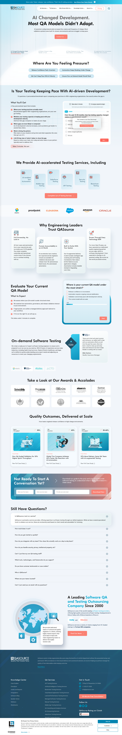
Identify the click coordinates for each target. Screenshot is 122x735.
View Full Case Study (18, 463)
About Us (89, 8)
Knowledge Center (78, 8)
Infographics (14, 692)
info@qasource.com (88, 689)
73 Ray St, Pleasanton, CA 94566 (91, 683)
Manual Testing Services (52, 702)
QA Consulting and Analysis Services (55, 708)
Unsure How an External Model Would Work (76, 76)
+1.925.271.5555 (87, 686)
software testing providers (100, 611)
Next (103, 318)
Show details (24, 732)
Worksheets (14, 705)
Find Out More (76, 633)
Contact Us (60, 37)
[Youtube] (83, 706)
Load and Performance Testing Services (56, 695)
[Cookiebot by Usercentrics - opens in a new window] (11, 732)
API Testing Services (51, 683)
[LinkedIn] (80, 706)
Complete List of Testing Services (60, 196)
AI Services (53, 8)
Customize (107, 725)
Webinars (13, 702)
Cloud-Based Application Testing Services (57, 692)
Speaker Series (15, 699)
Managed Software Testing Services (55, 699)
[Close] (94, 2)
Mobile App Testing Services (53, 705)
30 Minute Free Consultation (92, 696)
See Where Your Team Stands (83, 2)
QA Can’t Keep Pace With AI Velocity (43, 76)
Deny (108, 729)
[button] (19, 52)
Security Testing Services (52, 717)
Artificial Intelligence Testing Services (56, 686)
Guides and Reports (16, 689)
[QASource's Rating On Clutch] (84, 714)
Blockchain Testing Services (53, 689)
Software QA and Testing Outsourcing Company (88, 601)
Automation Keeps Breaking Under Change (76, 70)
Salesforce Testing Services (53, 714)
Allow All (108, 721)
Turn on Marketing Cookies (86, 125)
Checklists (14, 686)
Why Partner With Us (64, 8)
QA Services (43, 8)
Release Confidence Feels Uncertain (43, 70)
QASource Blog (15, 695)
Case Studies (15, 683)
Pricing (100, 8)
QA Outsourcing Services (52, 711)
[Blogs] (86, 706)
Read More (41, 667)
